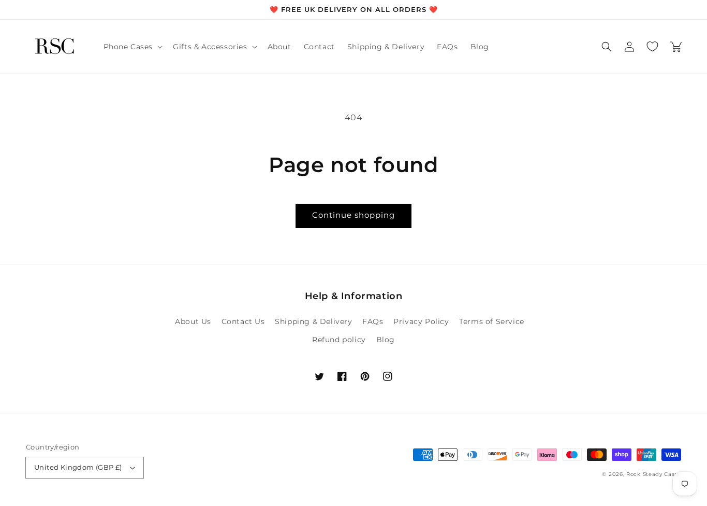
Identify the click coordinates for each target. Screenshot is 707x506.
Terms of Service (491, 321)
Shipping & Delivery (313, 321)
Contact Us (243, 321)
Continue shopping (353, 215)
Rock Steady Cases (653, 474)
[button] (132, 47)
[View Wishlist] (652, 46)
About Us (193, 321)
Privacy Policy (421, 321)
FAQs (372, 321)
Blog (385, 339)
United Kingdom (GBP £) (78, 467)
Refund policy (339, 339)
